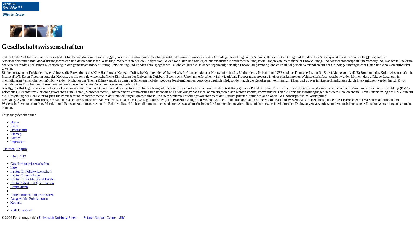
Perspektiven (19, 187)
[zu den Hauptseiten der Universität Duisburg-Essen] (26, 20)
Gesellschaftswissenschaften (29, 163)
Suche (14, 126)
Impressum (17, 141)
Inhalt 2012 (18, 156)
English (21, 149)
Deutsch (9, 149)
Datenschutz (18, 130)
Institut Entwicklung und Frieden (32, 179)
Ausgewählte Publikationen (29, 198)
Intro (13, 167)
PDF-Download (21, 210)
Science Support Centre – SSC (104, 217)
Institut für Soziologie (25, 175)
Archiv (15, 138)
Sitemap (15, 134)
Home (14, 122)
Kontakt (15, 202)
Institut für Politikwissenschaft (30, 171)
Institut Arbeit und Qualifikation (32, 183)
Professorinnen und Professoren (32, 195)
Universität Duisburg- (58, 217)
